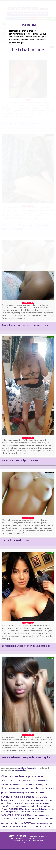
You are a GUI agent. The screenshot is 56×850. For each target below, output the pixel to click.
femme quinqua (40, 800)
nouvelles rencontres (22, 806)
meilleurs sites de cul (27, 768)
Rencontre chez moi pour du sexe (20, 460)
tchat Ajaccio (25, 826)
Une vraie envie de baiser (15, 540)
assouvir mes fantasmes (25, 780)
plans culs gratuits (18, 770)
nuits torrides (15, 808)
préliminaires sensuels (18, 812)
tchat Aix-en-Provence (12, 826)
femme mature (25, 800)
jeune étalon (30, 803)
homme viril (19, 803)
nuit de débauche (37, 806)
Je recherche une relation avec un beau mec (26, 645)
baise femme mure (16, 785)
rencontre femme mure (13, 818)
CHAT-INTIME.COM (18, 836)
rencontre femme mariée (16, 814)
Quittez (28, 56)
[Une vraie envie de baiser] (28, 494)
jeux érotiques (42, 803)
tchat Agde (45, 824)
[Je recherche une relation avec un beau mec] (28, 587)
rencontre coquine (35, 811)
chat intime (30, 784)
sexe (27, 822)
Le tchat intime (28, 49)
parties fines (26, 809)
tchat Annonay (46, 826)
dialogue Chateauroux (16, 788)
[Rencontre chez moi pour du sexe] (28, 386)
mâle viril (9, 806)
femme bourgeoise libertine (23, 793)
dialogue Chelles (30, 788)
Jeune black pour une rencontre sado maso (25, 325)
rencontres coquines (39, 818)
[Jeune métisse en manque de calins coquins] (28, 695)
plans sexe (5, 811)
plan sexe (51, 809)
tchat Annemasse (35, 826)
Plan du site (28, 843)
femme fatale (41, 797)
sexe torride (36, 823)
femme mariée (9, 800)
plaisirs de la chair (40, 809)
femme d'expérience (22, 796)
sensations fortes (12, 823)
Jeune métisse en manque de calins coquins (26, 757)
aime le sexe (7, 780)
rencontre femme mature (40, 815)
